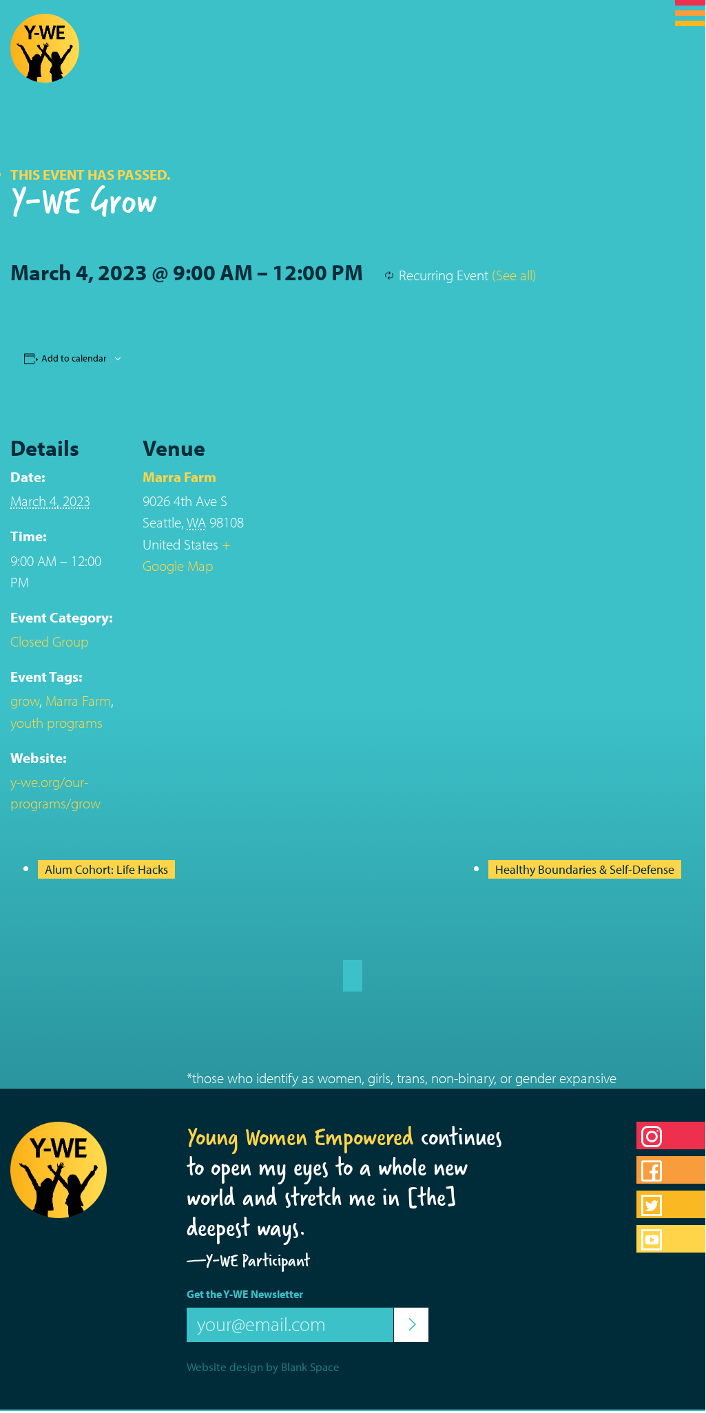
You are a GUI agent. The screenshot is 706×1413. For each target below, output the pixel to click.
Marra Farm (78, 700)
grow (24, 700)
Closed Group (49, 641)
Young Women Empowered (300, 1137)
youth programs (56, 722)
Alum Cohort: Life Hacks (106, 869)
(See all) (514, 275)
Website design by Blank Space (263, 1366)
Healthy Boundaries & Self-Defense (584, 869)
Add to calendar (74, 358)
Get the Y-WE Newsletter (245, 1294)
